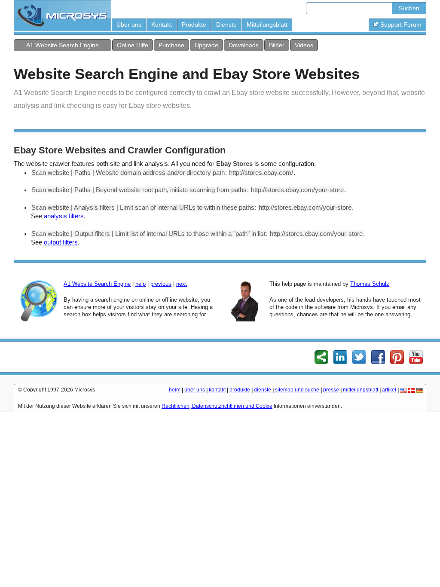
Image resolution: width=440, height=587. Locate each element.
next (181, 284)
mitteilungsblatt (360, 390)
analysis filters (64, 216)
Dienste (226, 24)
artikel (389, 390)
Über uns (128, 24)
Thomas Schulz (369, 284)
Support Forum (401, 24)
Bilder (276, 45)
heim (174, 390)
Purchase (171, 45)
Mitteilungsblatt (267, 24)
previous (160, 284)
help (140, 284)
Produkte (194, 24)
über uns (194, 390)
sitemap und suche (297, 390)
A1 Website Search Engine (62, 45)
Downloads (244, 45)
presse (331, 390)
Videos (304, 45)
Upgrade (206, 45)
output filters (61, 242)
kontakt (217, 390)
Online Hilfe (132, 45)
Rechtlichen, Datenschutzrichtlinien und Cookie (217, 406)
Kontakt (161, 24)
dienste (262, 390)
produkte (239, 390)
